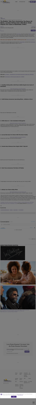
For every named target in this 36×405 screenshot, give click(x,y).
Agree (14, 396)
